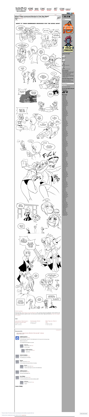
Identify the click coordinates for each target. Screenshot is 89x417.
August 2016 (65, 197)
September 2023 (65, 125)
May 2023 (64, 128)
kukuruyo (20, 17)
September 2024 (65, 115)
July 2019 (64, 167)
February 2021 (65, 151)
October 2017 (65, 185)
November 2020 (65, 154)
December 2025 (65, 102)
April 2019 (64, 170)
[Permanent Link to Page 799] (63, 60)
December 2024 (65, 112)
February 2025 (65, 111)
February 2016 (65, 202)
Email (72, 13)
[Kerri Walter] (17, 378)
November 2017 (65, 184)
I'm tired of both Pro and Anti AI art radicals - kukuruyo (68, 76)
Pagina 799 (64, 57)
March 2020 (64, 161)
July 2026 (64, 96)
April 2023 (64, 129)
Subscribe (64, 85)
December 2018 (65, 173)
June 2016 (64, 199)
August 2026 (65, 95)
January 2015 (65, 213)
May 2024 (64, 118)
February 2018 (65, 182)
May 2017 (64, 189)
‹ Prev (20, 14)
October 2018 (65, 175)
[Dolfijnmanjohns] (17, 338)
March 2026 (64, 100)
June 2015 (64, 209)
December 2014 (65, 214)
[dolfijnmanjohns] (17, 372)
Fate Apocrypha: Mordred (35, 321)
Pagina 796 (69, 73)
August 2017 (65, 187)
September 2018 (65, 176)
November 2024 (65, 113)
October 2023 (65, 124)
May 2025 (64, 108)
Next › (56, 14)
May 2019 (64, 169)
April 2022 (64, 139)
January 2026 (65, 101)
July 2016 (64, 198)
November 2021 (65, 144)
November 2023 (65, 123)
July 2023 (64, 127)
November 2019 (65, 164)
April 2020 (64, 160)
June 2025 (64, 107)
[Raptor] (17, 362)
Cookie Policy (24, 415)
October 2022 (65, 134)
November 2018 (65, 174)
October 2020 (65, 155)
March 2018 (64, 181)
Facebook (69, 13)
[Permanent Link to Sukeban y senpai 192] (63, 64)
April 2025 (64, 109)
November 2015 (65, 205)
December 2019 (65, 163)
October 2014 (65, 215)
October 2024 (65, 114)
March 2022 (64, 140)
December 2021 (65, 143)
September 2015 (65, 206)
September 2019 (65, 166)
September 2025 (65, 105)
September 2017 (65, 186)
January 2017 (65, 193)
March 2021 (64, 150)
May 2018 (64, 179)
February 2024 (65, 121)
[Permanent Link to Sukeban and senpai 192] (63, 68)
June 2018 (64, 178)
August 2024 (65, 116)
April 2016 (64, 200)
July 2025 (64, 106)
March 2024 (64, 120)
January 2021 (65, 152)
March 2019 (64, 171)
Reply (29, 337)
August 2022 (65, 136)
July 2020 (64, 157)
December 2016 (65, 194)
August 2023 (65, 126)
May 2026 (64, 98)
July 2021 (64, 147)
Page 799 (63, 61)
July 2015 (64, 208)
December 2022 (65, 133)
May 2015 (64, 210)
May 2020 (64, 159)
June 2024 (64, 117)
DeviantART (67, 13)
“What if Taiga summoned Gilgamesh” (29, 312)
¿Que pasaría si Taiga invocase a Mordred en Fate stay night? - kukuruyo (30, 333)
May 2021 (64, 149)
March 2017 (64, 191)
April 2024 (64, 119)
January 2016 (65, 203)
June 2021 (64, 148)
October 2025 (65, 104)
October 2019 (65, 165)
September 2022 (65, 135)
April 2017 (64, 190)
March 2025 (64, 110)
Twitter (70, 13)
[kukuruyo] (22, 346)
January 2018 (65, 183)
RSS (73, 13)
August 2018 (65, 177)
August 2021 (65, 146)
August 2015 (65, 207)
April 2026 (64, 99)
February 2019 (65, 172)
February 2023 (65, 131)
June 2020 (64, 158)
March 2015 (64, 211)
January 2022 (65, 142)
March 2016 (64, 201)
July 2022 (64, 137)
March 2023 (64, 130)
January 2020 (65, 162)
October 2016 (65, 195)
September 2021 (65, 145)
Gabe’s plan (71, 72)
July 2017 (64, 188)
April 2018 (64, 180)
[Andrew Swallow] (17, 356)
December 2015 (65, 204)
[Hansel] (22, 367)
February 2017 (65, 192)
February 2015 (65, 212)
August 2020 (65, 156)
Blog (22, 18)
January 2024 (65, 122)
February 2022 (65, 141)
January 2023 (65, 132)
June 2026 (64, 97)
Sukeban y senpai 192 (65, 65)
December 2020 (65, 153)
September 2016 (65, 196)
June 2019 (64, 168)
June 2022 (64, 138)
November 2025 (65, 103)
